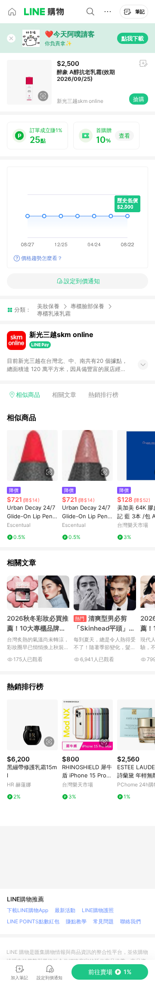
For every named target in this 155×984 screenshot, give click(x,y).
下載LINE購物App (27, 910)
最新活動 (65, 910)
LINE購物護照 (98, 910)
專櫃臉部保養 (87, 306)
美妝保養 (48, 306)
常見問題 (103, 921)
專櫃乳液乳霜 (54, 313)
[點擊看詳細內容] (32, 455)
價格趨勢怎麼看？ (41, 258)
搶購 (138, 99)
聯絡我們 (130, 921)
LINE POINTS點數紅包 (33, 921)
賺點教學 (76, 921)
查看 (124, 135)
